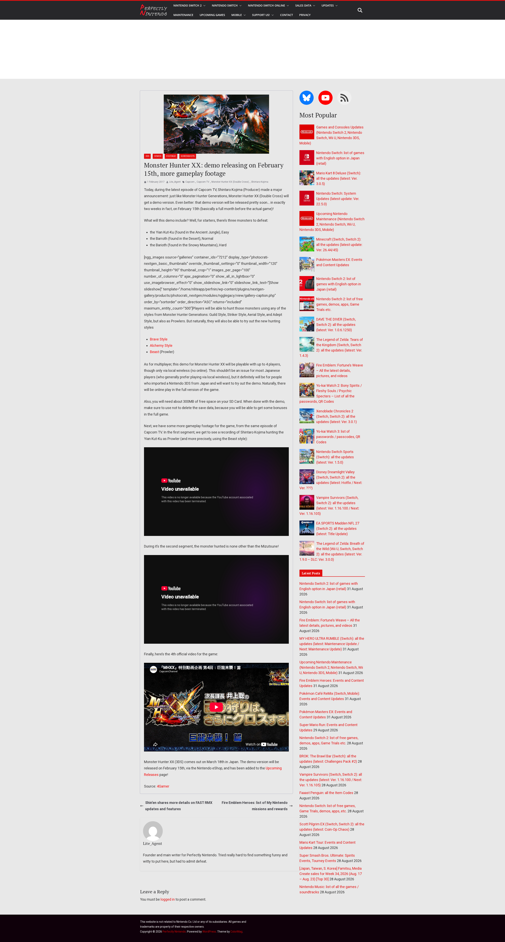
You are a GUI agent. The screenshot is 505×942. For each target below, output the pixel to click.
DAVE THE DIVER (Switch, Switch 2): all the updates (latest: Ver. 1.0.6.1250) (336, 324)
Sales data (303, 5)
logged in (168, 899)
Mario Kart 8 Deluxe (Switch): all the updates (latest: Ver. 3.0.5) (338, 178)
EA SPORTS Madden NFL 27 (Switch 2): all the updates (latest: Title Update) (337, 528)
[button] (204, 5)
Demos (157, 156)
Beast (154, 352)
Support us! (261, 15)
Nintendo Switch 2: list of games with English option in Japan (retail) (338, 284)
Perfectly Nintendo (174, 931)
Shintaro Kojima (259, 181)
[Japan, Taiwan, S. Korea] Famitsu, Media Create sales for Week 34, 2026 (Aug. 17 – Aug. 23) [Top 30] (330, 873)
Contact (286, 15)
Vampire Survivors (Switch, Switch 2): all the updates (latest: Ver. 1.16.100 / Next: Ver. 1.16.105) (330, 779)
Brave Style (158, 339)
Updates (328, 5)
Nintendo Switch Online (266, 5)
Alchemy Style (161, 345)
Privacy (304, 15)
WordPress (209, 931)
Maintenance (183, 15)
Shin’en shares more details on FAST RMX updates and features (178, 806)
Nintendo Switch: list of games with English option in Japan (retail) (340, 158)
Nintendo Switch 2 (187, 5)
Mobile (236, 15)
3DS (147, 156)
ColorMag (236, 931)
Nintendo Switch (225, 5)
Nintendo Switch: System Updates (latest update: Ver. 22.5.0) (337, 198)
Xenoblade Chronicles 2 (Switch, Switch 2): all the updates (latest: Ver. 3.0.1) (336, 416)
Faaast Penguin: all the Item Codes (326, 793)
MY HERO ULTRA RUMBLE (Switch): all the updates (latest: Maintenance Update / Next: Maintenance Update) (331, 643)
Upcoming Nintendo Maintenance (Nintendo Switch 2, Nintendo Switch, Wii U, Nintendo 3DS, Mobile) (331, 667)
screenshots (188, 156)
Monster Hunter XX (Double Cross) (230, 181)
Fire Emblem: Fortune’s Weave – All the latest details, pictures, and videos (339, 370)
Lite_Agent (175, 181)
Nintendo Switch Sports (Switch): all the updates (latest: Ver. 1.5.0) (335, 457)
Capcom (190, 181)
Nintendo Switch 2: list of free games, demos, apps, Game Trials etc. (339, 304)
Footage (171, 156)
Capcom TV (203, 181)
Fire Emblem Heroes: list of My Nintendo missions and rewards (255, 806)
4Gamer (163, 786)
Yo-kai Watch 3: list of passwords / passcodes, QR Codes (338, 436)
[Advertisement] (252, 49)
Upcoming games (212, 15)
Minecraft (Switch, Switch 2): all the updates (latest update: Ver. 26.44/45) (339, 244)
